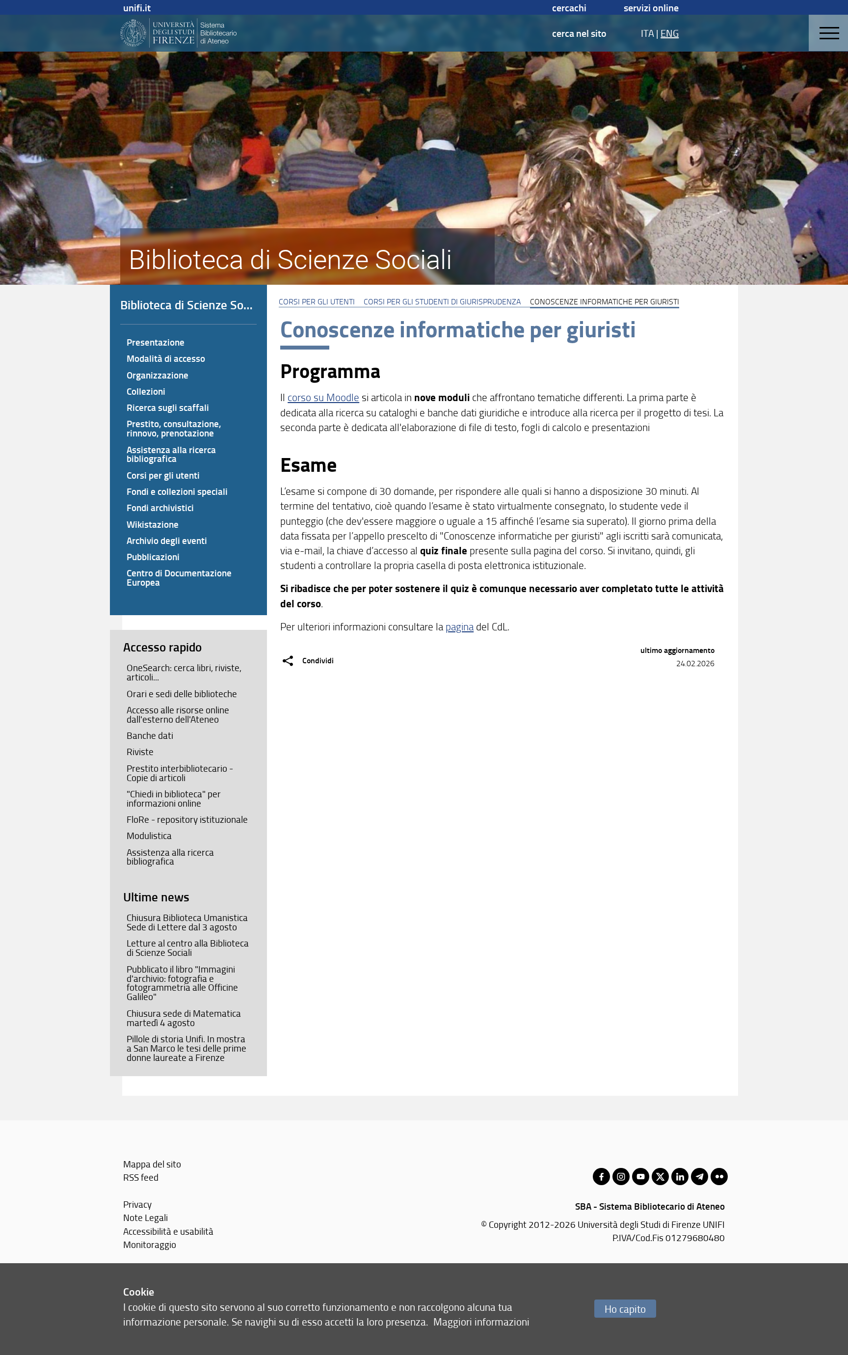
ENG (670, 33)
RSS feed (141, 1177)
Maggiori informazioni (481, 1321)
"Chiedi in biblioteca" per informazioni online (174, 798)
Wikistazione (153, 524)
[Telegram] (699, 1176)
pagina (460, 626)
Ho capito (625, 1308)
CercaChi (569, 7)
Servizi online (651, 7)
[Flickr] (719, 1176)
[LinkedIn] (680, 1176)
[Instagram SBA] (621, 1176)
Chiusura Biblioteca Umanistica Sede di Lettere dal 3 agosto (187, 922)
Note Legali (145, 1217)
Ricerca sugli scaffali (168, 407)
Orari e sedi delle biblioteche (182, 693)
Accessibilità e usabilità (168, 1231)
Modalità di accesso (166, 358)
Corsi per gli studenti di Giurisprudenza (442, 301)
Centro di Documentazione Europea (179, 577)
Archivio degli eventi (167, 540)
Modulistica (149, 835)
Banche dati (150, 735)
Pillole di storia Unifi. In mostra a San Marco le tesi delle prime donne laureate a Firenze (186, 1048)
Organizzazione (157, 374)
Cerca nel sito (579, 33)
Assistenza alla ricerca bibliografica (171, 454)
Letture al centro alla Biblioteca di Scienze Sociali (188, 948)
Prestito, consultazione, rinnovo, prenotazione (174, 428)
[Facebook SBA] (601, 1176)
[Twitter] (660, 1176)
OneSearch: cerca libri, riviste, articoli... (184, 672)
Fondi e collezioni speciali (177, 491)
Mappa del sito (152, 1163)
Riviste (140, 751)
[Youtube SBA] (640, 1176)
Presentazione (156, 342)
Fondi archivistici (160, 507)
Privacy (137, 1204)
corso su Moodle (323, 397)
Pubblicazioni (153, 556)
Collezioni (146, 391)
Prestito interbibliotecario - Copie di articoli (180, 773)
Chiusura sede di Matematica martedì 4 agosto (184, 1018)
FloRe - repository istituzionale (187, 819)
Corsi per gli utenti (317, 301)
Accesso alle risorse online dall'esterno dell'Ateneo (178, 715)
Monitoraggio (149, 1244)
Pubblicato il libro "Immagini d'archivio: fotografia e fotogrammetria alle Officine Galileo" (182, 983)
